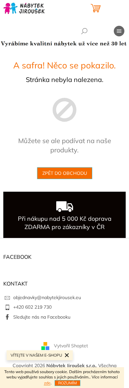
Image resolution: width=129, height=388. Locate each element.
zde (47, 382)
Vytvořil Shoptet (71, 346)
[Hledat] (84, 31)
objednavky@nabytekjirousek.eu (47, 297)
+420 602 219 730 (32, 307)
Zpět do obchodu (64, 173)
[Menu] (119, 31)
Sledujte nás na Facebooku (41, 317)
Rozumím (67, 382)
